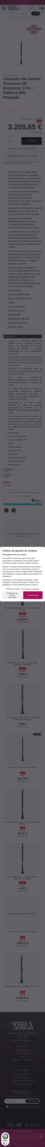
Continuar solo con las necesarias (12, 595)
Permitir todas (33, 595)
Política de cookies (13, 589)
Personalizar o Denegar (30, 589)
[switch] (5, 1143)
